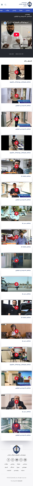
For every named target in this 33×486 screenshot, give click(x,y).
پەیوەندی (27, 14)
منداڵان (12, 467)
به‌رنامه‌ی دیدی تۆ (26, 223)
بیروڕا (18, 467)
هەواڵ (20, 10)
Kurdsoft (20, 480)
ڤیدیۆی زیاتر (28, 61)
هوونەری (24, 467)
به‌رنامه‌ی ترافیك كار (26, 176)
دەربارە (23, 470)
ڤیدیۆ (6, 467)
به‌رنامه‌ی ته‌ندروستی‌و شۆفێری (23, 105)
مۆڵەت (7, 10)
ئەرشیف (9, 470)
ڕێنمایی (14, 10)
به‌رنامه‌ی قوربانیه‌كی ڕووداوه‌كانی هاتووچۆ (20, 82)
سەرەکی (28, 10)
